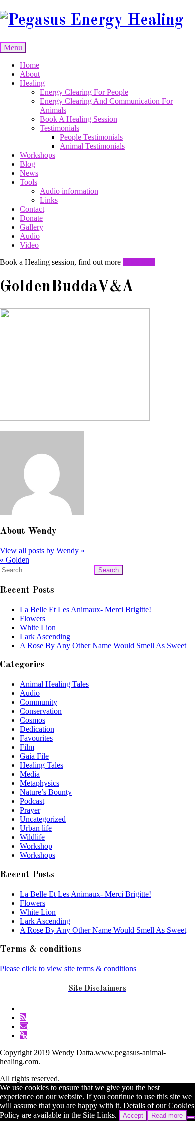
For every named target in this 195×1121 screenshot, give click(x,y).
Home (30, 65)
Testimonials (60, 128)
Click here (139, 262)
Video (29, 245)
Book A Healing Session (79, 119)
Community (39, 702)
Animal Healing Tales (54, 684)
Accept (133, 1115)
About (30, 74)
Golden (15, 559)
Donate (31, 218)
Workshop (36, 846)
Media (30, 774)
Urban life (36, 828)
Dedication (37, 729)
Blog (28, 164)
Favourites (36, 738)
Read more (167, 1115)
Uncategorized (43, 819)
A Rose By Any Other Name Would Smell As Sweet (103, 645)
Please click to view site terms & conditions (68, 968)
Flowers (33, 618)
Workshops (38, 155)
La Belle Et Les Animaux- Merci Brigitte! (86, 609)
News (29, 173)
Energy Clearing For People (84, 92)
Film (27, 747)
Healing (32, 83)
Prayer (30, 810)
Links (49, 200)
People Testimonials (91, 137)
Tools (29, 182)
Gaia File (34, 756)
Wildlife (32, 837)
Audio (30, 236)
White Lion (38, 627)
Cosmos (33, 720)
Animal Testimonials (92, 146)
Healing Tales (42, 765)
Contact (32, 209)
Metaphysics (40, 783)
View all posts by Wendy (42, 550)
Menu (13, 47)
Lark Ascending (45, 636)
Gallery (32, 227)
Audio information (69, 191)
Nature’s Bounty (46, 792)
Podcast (32, 801)
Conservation (41, 711)
